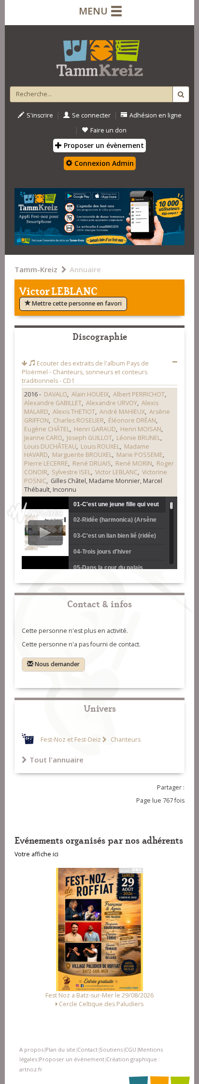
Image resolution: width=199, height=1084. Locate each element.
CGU (130, 1049)
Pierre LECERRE (46, 463)
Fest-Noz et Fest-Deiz (71, 739)
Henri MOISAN (140, 429)
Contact (87, 1049)
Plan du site (60, 1049)
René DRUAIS (91, 463)
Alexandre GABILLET (53, 403)
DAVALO (55, 394)
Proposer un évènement (103, 145)
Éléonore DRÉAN (132, 420)
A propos (31, 1049)
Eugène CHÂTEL (47, 429)
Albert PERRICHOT (139, 394)
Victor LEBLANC (116, 472)
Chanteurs (125, 739)
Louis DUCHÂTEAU (50, 446)
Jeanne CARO (43, 438)
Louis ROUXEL (100, 446)
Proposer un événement (71, 1059)
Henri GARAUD (95, 429)
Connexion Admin (103, 163)
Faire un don (108, 130)
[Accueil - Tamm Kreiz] (99, 54)
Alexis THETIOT (74, 412)
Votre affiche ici (36, 854)
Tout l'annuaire (56, 759)
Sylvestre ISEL (71, 472)
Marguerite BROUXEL (82, 455)
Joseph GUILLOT (89, 438)
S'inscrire (40, 115)
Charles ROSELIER (78, 420)
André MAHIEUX (122, 412)
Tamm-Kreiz (35, 269)
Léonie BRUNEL (138, 438)
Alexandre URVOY (111, 403)
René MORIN (133, 463)
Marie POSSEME (139, 455)
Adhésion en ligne (155, 115)
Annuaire (85, 269)
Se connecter (91, 115)
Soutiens (111, 1049)
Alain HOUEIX (90, 394)
